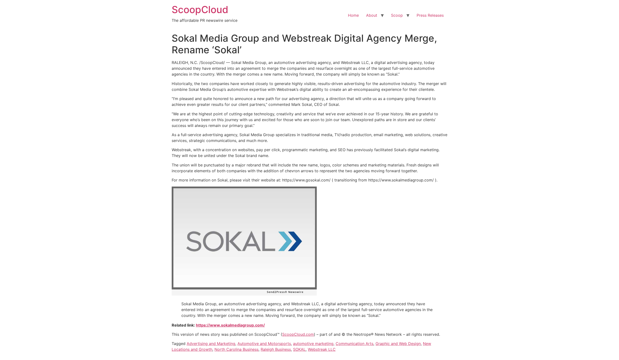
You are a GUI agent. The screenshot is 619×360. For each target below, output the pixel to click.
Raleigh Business (276, 349)
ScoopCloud (200, 10)
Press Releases (430, 15)
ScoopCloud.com (298, 334)
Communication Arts (354, 343)
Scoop (397, 15)
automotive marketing (313, 343)
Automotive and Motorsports (264, 343)
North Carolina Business (236, 349)
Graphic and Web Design (398, 343)
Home (353, 15)
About (371, 15)
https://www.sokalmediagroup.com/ (230, 325)
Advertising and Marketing (211, 343)
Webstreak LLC (322, 349)
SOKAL (299, 349)
